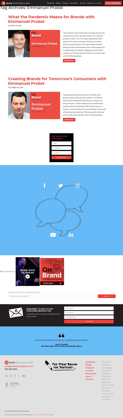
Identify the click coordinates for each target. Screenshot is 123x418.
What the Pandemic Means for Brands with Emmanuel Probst (51, 19)
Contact (90, 379)
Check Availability (113, 3)
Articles (83, 3)
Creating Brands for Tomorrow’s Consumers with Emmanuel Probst (57, 81)
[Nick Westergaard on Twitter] (19, 376)
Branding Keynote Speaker (106, 379)
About (99, 3)
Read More (69, 61)
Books (58, 3)
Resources (91, 3)
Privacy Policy (35, 414)
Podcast (65, 3)
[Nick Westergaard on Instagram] (11, 376)
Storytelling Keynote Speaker (108, 388)
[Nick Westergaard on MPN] (13, 382)
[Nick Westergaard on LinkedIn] (7, 376)
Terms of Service (46, 414)
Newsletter (74, 3)
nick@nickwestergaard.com (19, 366)
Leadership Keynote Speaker (107, 397)
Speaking (50, 3)
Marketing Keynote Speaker (107, 371)
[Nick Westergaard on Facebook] (15, 376)
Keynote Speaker (106, 363)
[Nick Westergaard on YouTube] (23, 376)
